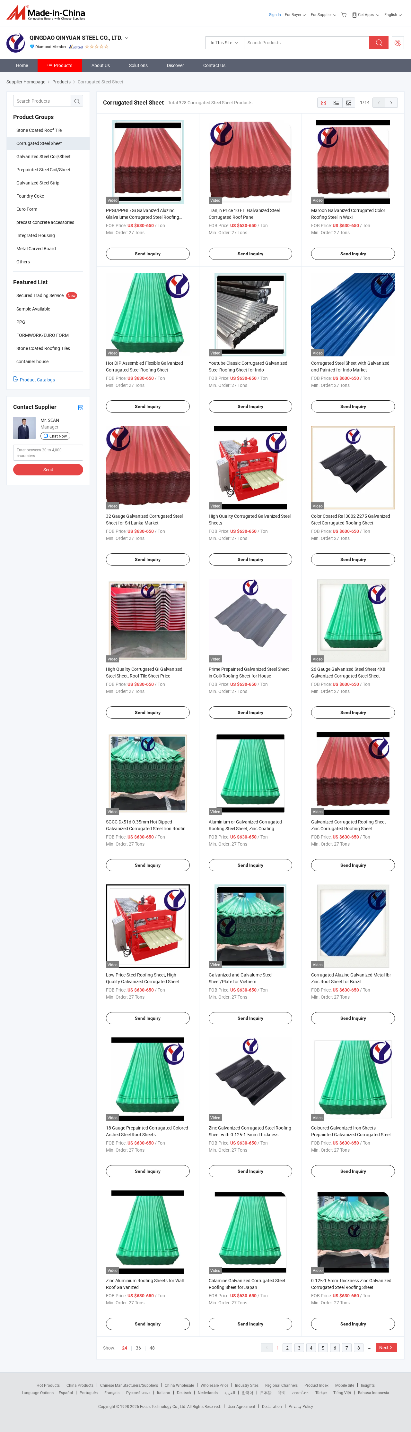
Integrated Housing (35, 235)
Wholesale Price (214, 1385)
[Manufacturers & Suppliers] (47, 12)
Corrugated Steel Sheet (39, 143)
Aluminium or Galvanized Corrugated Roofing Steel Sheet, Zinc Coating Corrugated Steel (245, 828)
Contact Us (214, 65)
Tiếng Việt (342, 1392)
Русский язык (138, 1392)
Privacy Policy (301, 1406)
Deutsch (184, 1392)
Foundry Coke (30, 196)
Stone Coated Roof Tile (39, 130)
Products (63, 65)
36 (138, 1348)
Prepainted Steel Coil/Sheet (43, 169)
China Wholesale (179, 1385)
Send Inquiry (148, 253)
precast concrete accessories (45, 222)
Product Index (316, 1385)
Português (89, 1392)
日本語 (266, 1392)
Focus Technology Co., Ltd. (163, 1406)
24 (124, 1348)
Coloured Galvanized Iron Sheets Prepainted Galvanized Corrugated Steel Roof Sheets (350, 1134)
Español (66, 1392)
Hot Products (48, 1385)
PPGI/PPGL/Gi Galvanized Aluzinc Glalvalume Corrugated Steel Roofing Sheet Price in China (142, 217)
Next (384, 1347)
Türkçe (321, 1392)
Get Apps (366, 14)
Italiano (163, 1392)
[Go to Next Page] (391, 102)
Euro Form (26, 209)
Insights (368, 1385)
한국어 (247, 1392)
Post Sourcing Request (398, 42)
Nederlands (208, 1392)
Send (48, 469)
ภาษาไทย (300, 1392)
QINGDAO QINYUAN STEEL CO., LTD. (76, 37)
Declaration (272, 1406)
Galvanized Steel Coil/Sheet (43, 156)
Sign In (275, 14)
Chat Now (58, 436)
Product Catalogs (37, 380)
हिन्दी (281, 1392)
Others (23, 262)
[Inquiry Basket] (344, 14)
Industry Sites (246, 1385)
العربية (229, 1392)
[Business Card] (80, 407)
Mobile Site (344, 1385)
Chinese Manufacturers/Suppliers (129, 1385)
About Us (101, 65)
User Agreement (241, 1406)
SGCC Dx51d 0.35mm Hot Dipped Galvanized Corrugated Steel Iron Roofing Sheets (147, 828)
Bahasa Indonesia (373, 1392)
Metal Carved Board (36, 248)
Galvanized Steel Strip (37, 183)
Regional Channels (281, 1385)
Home (22, 65)
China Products (79, 1385)
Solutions (138, 65)
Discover (175, 65)
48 (152, 1348)
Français (111, 1392)
